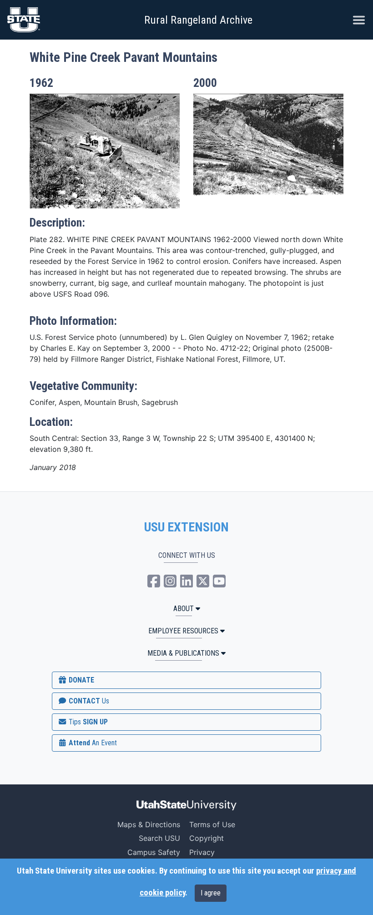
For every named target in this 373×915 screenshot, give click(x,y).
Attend (92, 742)
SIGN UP (87, 722)
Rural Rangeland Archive (198, 20)
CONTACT (88, 701)
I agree (211, 893)
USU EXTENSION (186, 527)
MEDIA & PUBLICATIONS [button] (183, 653)
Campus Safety (153, 852)
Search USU (159, 838)
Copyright (206, 838)
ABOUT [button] (183, 608)
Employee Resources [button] (183, 631)
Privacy (202, 852)
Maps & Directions (148, 824)
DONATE (80, 680)
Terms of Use (212, 824)
